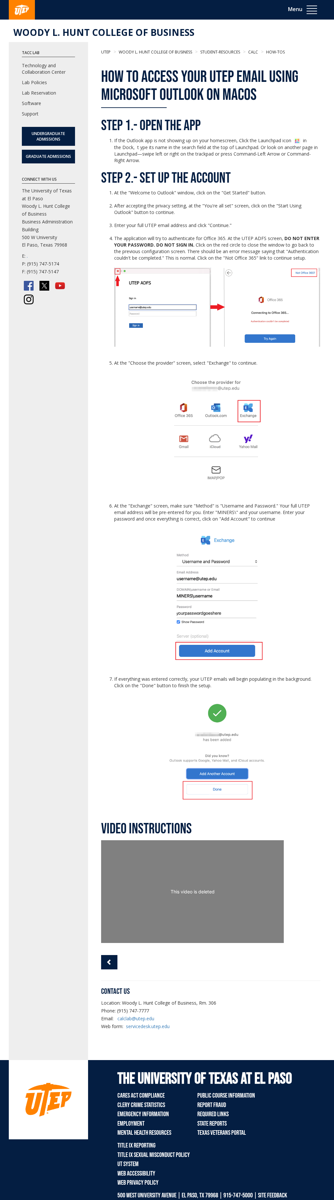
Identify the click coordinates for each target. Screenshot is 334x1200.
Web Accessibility (136, 1173)
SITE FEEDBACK (272, 1195)
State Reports (212, 1124)
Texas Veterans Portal (221, 1133)
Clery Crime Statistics (141, 1105)
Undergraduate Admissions (48, 136)
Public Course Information (226, 1096)
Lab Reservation (39, 93)
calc (252, 52)
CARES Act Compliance (141, 1096)
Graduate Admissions (48, 156)
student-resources (219, 52)
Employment (130, 1124)
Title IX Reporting (136, 1145)
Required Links (213, 1114)
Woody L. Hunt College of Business (103, 32)
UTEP (106, 52)
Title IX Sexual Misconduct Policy (153, 1155)
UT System (128, 1164)
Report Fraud (211, 1105)
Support (30, 114)
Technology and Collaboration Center (44, 68)
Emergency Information (143, 1114)
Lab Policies (34, 82)
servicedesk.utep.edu (148, 1026)
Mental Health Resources (144, 1133)
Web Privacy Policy (138, 1183)
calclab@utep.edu (135, 1018)
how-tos (275, 52)
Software (31, 103)
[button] (109, 962)
